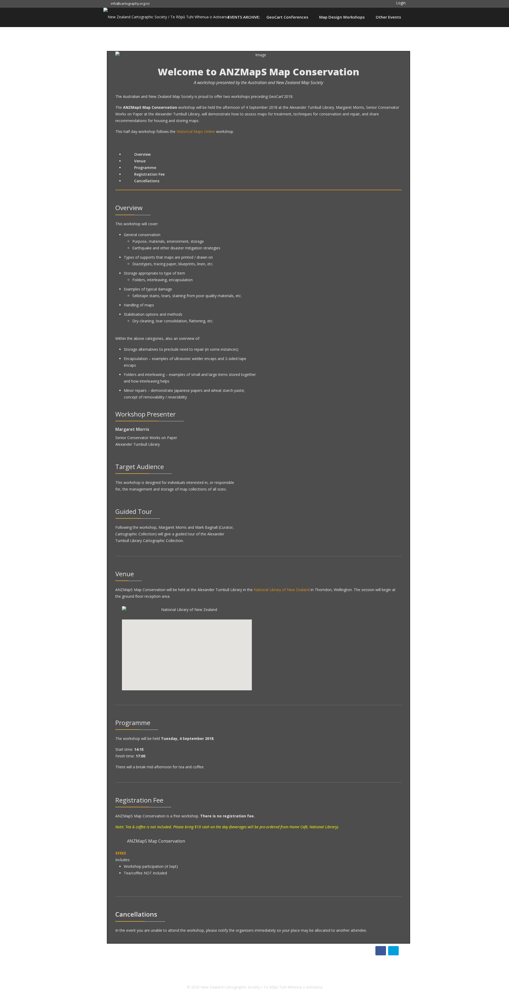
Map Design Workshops (342, 17)
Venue (139, 160)
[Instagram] (167, 3)
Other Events (388, 17)
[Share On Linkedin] (393, 950)
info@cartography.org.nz (130, 3)
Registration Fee (149, 174)
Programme (144, 167)
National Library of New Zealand (282, 589)
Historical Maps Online (196, 131)
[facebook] (158, 3)
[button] (397, 3)
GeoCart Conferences (287, 17)
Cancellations (146, 180)
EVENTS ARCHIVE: (244, 17)
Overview (142, 154)
